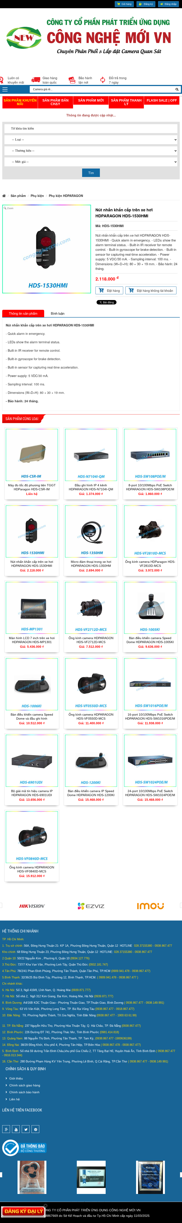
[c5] (91, 1177)
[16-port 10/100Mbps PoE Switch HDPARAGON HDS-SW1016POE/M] (150, 683)
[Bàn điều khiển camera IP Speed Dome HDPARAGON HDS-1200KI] (91, 760)
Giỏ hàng (126, 4)
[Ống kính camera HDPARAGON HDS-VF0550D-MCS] (91, 683)
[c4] (32, 1177)
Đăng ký (148, 4)
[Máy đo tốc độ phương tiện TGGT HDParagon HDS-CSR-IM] (32, 454)
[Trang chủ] (91, 37)
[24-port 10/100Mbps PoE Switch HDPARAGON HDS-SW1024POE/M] (150, 760)
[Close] (46, 1205)
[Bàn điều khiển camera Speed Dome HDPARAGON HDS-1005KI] (150, 607)
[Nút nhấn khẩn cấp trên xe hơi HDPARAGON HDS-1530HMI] (32, 531)
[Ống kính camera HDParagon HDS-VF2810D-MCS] (150, 531)
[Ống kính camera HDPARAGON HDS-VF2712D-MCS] (91, 607)
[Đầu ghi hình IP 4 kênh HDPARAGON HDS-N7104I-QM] (91, 454)
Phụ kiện (37, 195)
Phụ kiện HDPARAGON (66, 195)
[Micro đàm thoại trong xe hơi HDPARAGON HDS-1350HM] (91, 531)
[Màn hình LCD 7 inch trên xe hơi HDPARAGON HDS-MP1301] (32, 607)
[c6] (150, 1177)
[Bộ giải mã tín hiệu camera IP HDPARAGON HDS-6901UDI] (32, 760)
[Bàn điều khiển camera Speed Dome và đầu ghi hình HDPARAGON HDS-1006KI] (32, 683)
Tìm (91, 173)
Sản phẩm (18, 195)
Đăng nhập (170, 4)
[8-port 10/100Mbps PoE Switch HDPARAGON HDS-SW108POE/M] (150, 454)
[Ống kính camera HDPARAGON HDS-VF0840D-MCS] (32, 836)
